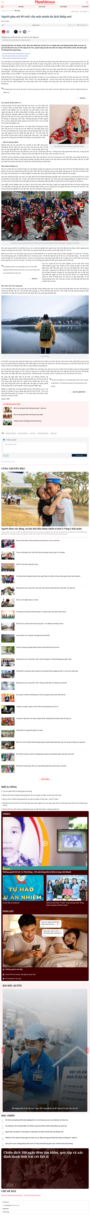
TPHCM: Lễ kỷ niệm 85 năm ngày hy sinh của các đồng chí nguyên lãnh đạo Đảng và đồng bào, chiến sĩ (41, 1138)
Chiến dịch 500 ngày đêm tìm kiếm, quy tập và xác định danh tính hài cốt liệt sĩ (43, 1154)
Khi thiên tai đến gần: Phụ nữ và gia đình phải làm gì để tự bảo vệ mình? (41, 766)
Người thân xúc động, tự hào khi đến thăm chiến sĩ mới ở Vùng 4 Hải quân (41, 528)
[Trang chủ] (2, 7)
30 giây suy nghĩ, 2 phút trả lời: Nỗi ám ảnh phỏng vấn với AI (37, 706)
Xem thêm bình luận (8, 462)
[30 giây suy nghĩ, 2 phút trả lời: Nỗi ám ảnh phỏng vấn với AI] (8, 709)
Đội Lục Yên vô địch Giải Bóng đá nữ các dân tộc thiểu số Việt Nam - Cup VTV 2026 (30, 799)
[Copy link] (29, 32)
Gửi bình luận (79, 455)
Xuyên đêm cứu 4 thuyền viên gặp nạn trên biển (33, 635)
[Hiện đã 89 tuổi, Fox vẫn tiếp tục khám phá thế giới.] (69, 124)
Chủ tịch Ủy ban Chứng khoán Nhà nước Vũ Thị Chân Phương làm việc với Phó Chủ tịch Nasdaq (39, 1143)
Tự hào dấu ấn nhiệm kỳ (11, 903)
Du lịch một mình (23, 433)
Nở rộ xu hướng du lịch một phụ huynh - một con (16, 53)
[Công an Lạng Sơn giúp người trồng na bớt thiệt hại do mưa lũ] (8, 650)
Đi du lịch (54, 433)
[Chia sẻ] (20, 32)
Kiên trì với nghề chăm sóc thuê (27, 600)
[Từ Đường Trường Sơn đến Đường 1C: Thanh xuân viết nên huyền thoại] (8, 615)
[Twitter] (16, 32)
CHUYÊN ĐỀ (85, 6)
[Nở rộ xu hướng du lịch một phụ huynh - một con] (7, 409)
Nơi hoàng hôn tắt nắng (13, 978)
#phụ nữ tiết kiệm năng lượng (11, 1195)
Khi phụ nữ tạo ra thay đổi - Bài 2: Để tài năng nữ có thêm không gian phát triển (43, 659)
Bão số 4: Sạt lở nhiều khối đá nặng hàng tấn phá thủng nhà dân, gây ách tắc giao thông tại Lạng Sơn (50, 742)
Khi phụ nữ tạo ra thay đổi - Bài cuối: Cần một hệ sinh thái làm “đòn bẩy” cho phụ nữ (45, 588)
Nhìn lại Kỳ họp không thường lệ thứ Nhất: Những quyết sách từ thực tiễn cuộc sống (45, 1108)
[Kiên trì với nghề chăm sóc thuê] (8, 603)
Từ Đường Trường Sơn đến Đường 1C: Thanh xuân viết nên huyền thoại (41, 612)
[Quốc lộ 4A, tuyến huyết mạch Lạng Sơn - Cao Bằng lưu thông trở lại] (8, 626)
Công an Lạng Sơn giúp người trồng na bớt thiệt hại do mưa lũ (37, 647)
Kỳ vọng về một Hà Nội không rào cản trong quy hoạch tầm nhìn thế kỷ (40, 695)
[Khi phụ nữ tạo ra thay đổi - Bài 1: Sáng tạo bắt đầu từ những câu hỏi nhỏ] (8, 686)
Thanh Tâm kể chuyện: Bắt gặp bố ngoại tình (20, 974)
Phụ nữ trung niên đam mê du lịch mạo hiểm (15, 56)
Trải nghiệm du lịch (43, 433)
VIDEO (6, 813)
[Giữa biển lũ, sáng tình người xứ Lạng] (8, 733)
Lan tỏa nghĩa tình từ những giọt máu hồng (17, 791)
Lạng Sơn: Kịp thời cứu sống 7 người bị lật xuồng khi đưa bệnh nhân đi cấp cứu (43, 718)
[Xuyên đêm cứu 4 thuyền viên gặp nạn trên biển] (8, 638)
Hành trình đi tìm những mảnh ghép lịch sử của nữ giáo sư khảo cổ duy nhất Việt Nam (32, 795)
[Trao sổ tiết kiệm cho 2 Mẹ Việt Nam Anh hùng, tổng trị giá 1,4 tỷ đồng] (8, 555)
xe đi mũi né (8, 1205)
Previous (3, 1050)
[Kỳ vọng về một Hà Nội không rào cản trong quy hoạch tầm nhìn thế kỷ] (8, 698)
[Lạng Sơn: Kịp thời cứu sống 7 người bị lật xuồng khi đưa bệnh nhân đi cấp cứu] (8, 721)
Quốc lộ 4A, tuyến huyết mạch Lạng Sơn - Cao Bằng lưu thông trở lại (39, 624)
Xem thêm (45, 779)
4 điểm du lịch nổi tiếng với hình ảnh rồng (14, 58)
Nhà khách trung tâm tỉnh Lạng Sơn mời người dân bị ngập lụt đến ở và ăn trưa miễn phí (47, 671)
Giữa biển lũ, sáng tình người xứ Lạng (29, 730)
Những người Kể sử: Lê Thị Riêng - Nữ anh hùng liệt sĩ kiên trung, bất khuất (37, 872)
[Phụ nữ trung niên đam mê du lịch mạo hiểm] (7, 416)
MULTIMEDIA (63, 6)
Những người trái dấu (14, 969)
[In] (24, 32)
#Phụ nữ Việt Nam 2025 (32, 1195)
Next (87, 1050)
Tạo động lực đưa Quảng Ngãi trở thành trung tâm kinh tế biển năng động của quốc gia (36, 1126)
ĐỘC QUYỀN (42, 6)
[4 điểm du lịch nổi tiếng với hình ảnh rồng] (7, 422)
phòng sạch (6, 1208)
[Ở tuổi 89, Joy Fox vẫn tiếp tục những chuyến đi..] (20, 37)
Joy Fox (33, 433)
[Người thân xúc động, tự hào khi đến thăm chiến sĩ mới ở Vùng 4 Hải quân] (45, 499)
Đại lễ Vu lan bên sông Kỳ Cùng (27, 564)
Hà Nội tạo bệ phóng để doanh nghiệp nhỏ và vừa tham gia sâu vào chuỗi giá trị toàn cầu (36, 1120)
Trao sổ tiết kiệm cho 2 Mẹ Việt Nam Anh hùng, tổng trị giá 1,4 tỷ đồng (40, 552)
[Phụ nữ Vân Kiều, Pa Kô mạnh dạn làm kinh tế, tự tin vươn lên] (8, 543)
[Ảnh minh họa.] (45, 324)
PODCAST (8, 911)
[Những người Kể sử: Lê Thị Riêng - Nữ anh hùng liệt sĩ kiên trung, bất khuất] (45, 843)
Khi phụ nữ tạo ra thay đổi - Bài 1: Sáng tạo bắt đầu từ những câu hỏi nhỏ (41, 683)
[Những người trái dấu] (45, 940)
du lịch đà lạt (6, 1212)
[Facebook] (8, 32)
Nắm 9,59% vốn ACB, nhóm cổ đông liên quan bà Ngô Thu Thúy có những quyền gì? (31, 809)
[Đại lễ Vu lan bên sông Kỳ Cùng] (8, 567)
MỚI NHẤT (21, 6)
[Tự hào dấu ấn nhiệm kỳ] (23, 888)
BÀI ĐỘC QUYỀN (12, 985)
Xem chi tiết (9, 1185)
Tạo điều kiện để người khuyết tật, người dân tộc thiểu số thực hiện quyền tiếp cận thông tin (48, 576)
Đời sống (17, 10)
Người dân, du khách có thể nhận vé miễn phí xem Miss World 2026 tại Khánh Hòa (34, 1132)
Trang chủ (4, 10)
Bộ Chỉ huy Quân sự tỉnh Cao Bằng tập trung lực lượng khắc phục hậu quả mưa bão (45, 754)
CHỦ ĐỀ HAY (8, 1191)
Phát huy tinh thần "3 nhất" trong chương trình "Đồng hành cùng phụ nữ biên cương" (65, 904)
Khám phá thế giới (11, 433)
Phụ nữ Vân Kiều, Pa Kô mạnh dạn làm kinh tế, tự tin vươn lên (38, 540)
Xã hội (11, 10)
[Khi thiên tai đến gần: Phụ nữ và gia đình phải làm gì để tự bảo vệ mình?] (8, 769)
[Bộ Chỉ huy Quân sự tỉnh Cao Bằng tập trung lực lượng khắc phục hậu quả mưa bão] (8, 757)
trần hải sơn (6, 1202)
